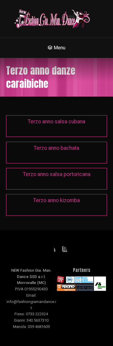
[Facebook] (50, 251)
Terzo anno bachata (56, 148)
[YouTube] (62, 251)
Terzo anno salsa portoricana (56, 174)
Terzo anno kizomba (56, 200)
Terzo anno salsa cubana (56, 122)
